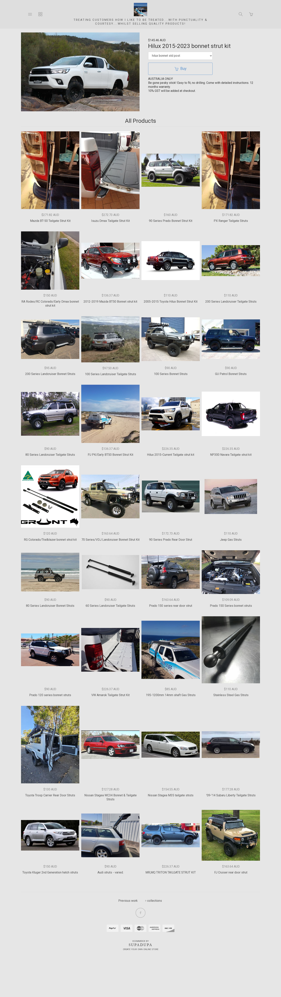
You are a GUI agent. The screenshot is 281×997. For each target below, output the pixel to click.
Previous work (128, 900)
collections (154, 900)
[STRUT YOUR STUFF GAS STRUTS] (140, 9)
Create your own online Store (140, 949)
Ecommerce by (140, 941)
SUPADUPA (141, 945)
